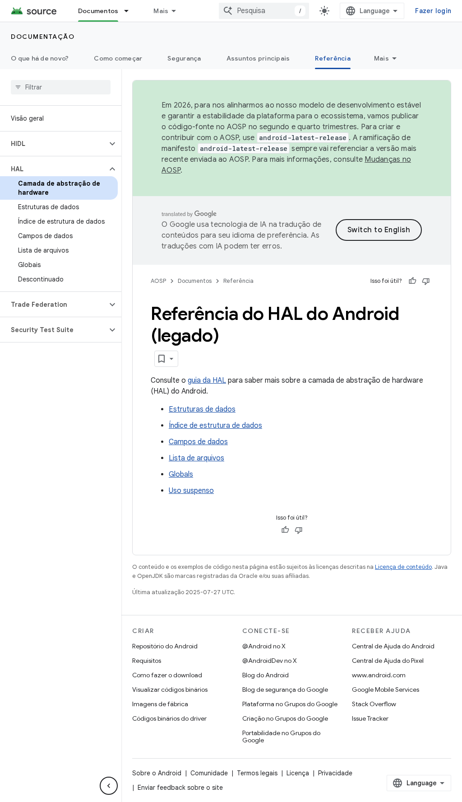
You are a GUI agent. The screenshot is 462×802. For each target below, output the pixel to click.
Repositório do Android (165, 646)
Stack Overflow (374, 704)
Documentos (98, 11)
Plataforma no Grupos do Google (289, 704)
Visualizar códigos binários (170, 689)
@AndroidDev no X (269, 661)
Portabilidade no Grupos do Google (281, 736)
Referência (333, 58)
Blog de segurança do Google (285, 689)
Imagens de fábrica (160, 704)
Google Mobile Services (385, 689)
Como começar (118, 58)
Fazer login (433, 11)
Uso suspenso (191, 490)
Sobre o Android (156, 773)
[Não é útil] (426, 281)
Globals (181, 474)
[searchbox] (61, 87)
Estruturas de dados (202, 409)
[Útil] (412, 281)
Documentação (42, 37)
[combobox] (264, 11)
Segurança (184, 58)
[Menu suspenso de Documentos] (130, 11)
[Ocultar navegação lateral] (109, 786)
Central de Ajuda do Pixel (388, 661)
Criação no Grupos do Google (285, 718)
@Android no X (264, 646)
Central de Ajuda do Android (393, 646)
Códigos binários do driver (169, 718)
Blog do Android (265, 675)
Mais (160, 11)
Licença (297, 773)
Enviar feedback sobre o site (180, 787)
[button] (53, 143)
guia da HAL (207, 380)
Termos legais (257, 773)
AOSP (158, 281)
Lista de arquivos (196, 458)
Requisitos (146, 661)
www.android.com (379, 675)
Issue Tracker (370, 718)
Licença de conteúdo (403, 567)
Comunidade (209, 773)
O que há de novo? (40, 58)
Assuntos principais (258, 58)
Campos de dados (198, 441)
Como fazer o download (167, 675)
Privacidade (335, 773)
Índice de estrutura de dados (215, 425)
